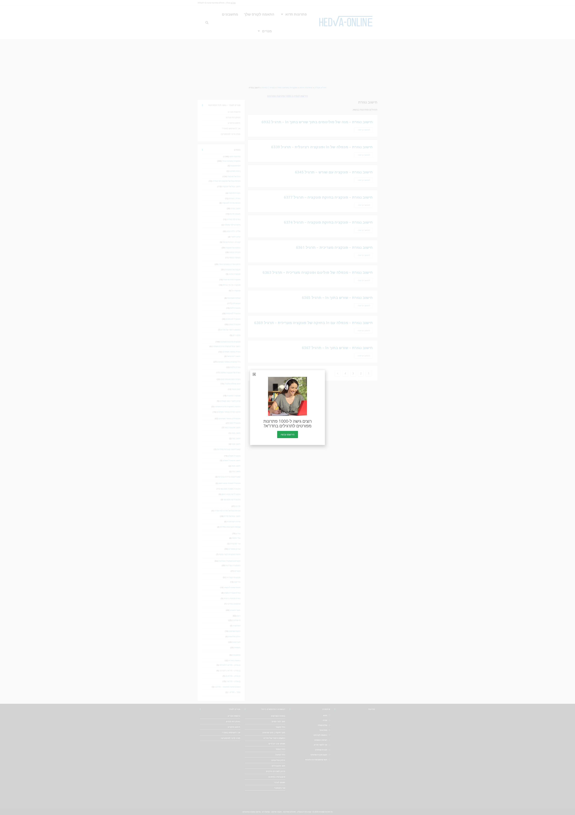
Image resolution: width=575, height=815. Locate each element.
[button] (254, 374)
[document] (287, 407)
